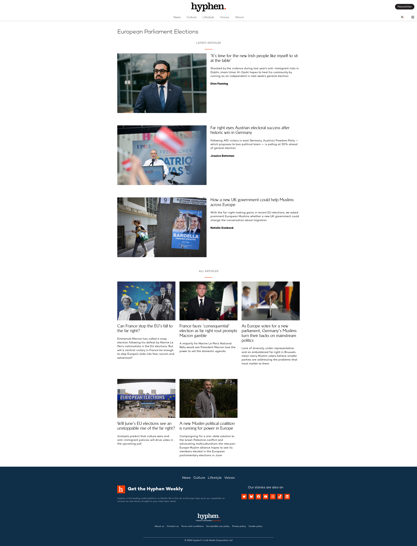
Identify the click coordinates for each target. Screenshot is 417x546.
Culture (192, 17)
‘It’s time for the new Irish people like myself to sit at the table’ (254, 58)
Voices (224, 17)
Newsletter (405, 6)
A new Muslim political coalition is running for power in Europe (207, 426)
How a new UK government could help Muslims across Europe (252, 202)
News (177, 17)
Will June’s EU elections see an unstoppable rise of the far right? (146, 426)
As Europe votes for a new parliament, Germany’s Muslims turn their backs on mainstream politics (269, 333)
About (239, 17)
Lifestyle (208, 17)
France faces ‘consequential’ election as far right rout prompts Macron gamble (208, 331)
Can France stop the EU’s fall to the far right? (145, 328)
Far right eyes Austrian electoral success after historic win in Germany (250, 130)
